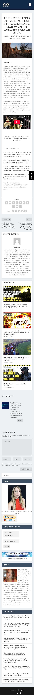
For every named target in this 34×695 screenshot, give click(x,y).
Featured (27, 36)
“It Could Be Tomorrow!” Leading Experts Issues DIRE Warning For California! (15, 680)
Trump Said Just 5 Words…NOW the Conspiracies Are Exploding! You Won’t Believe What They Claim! (15, 647)
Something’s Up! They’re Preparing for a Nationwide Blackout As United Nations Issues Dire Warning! (15, 660)
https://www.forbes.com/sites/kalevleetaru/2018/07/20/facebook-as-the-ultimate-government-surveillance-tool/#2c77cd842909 (17, 154)
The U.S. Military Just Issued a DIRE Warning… (14, 384)
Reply (20, 420)
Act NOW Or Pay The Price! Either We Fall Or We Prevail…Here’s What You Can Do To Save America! (16, 332)
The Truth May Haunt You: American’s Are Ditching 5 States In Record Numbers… (15, 359)
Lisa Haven (13, 36)
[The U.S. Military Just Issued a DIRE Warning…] (17, 373)
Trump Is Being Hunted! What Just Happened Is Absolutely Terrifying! (14, 653)
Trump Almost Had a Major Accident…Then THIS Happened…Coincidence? (16, 674)
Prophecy (11, 38)
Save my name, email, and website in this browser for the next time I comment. (17, 464)
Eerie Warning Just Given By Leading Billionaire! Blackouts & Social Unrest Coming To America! (15, 306)
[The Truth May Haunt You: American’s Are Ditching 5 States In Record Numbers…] (17, 347)
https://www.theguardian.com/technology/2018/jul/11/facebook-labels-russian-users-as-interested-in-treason (17, 177)
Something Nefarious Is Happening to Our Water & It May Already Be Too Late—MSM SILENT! (16, 668)
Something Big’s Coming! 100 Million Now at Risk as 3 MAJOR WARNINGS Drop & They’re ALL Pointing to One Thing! (16, 624)
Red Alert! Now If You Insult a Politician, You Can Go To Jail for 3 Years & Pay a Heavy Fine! (16, 632)
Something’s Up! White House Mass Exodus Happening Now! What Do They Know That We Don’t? (16, 617)
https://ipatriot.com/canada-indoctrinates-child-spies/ (16, 416)
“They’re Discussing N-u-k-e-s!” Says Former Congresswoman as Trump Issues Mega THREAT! (16, 639)
